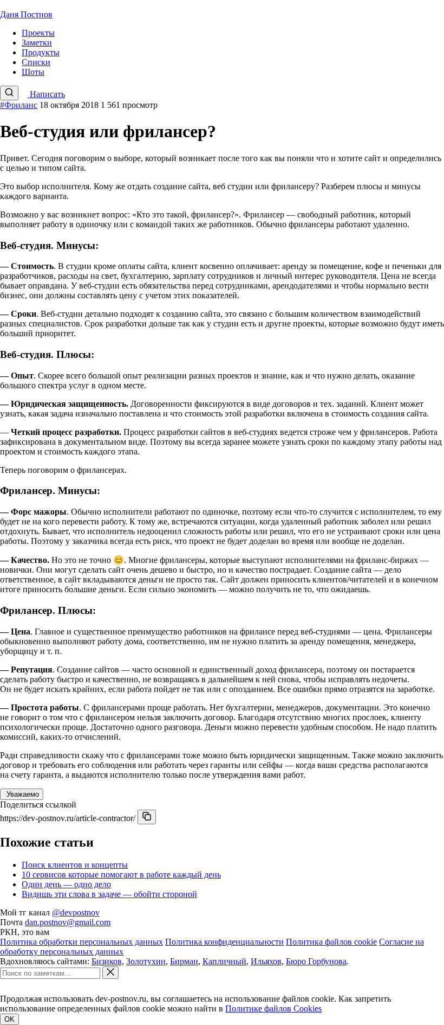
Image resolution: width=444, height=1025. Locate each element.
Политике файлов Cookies (273, 1008)
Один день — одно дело (66, 884)
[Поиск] (9, 93)
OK (9, 1019)
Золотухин (146, 961)
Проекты (38, 32)
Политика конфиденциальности (224, 941)
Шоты (33, 71)
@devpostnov (76, 912)
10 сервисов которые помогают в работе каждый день (121, 874)
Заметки (37, 42)
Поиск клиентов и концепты (75, 864)
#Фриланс (18, 105)
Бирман (184, 961)
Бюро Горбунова (316, 961)
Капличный (224, 961)
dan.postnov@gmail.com (67, 922)
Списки (36, 62)
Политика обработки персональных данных (81, 941)
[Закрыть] (110, 972)
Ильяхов (266, 961)
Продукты (41, 52)
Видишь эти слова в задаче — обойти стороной (109, 894)
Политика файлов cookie (331, 941)
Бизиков (107, 961)
